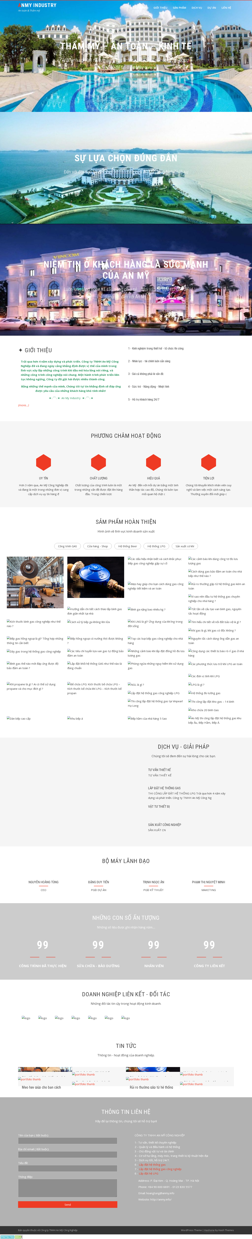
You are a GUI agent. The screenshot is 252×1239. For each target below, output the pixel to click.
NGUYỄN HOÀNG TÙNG (43, 882)
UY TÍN (43, 478)
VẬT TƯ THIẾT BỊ (159, 806)
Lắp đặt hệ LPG (148, 1173)
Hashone (209, 1230)
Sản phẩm (179, 7)
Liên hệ (226, 7)
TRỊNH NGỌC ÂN (153, 882)
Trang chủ (140, 7)
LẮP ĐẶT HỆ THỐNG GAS (164, 788)
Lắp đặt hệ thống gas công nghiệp (160, 1169)
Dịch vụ (197, 7)
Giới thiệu (160, 7)
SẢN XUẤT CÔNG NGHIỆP (164, 825)
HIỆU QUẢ (153, 478)
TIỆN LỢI (208, 478)
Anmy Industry (37, 5)
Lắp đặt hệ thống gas (152, 1164)
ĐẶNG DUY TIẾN (98, 882)
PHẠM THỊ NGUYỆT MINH (208, 882)
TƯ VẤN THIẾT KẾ (159, 770)
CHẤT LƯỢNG (98, 478)
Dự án (212, 7)
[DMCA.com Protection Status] (11, 1236)
